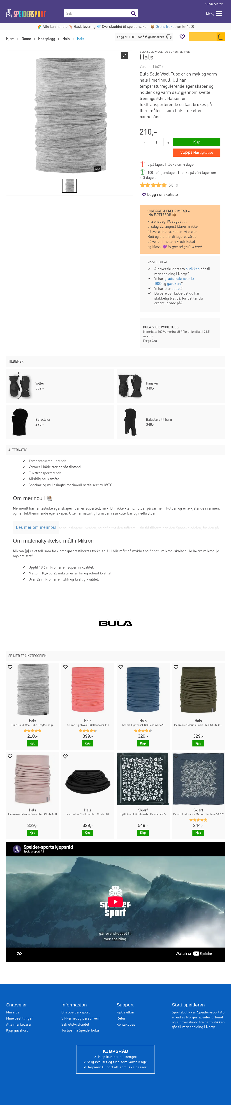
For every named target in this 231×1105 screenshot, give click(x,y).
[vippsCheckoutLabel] (196, 153)
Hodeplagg (46, 38)
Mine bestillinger (19, 1018)
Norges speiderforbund (204, 1017)
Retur (121, 1018)
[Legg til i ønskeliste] (10, 666)
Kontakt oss (126, 1024)
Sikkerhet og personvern (80, 1018)
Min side (12, 1012)
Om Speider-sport (75, 1012)
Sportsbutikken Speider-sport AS (198, 1012)
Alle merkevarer (19, 1024)
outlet (176, 288)
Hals (66, 38)
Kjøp (196, 141)
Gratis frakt (165, 26)
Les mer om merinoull (36, 527)
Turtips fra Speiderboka (80, 1030)
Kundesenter (214, 4)
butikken (193, 268)
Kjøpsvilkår (125, 1012)
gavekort (174, 283)
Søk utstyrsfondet (75, 1024)
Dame (26, 38)
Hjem (10, 38)
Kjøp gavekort (17, 1030)
